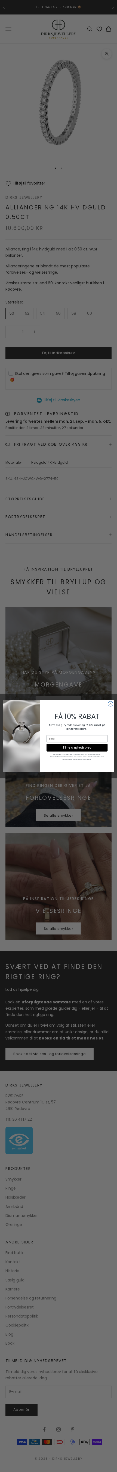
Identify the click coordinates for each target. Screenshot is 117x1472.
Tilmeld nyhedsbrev (77, 748)
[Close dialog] (110, 703)
